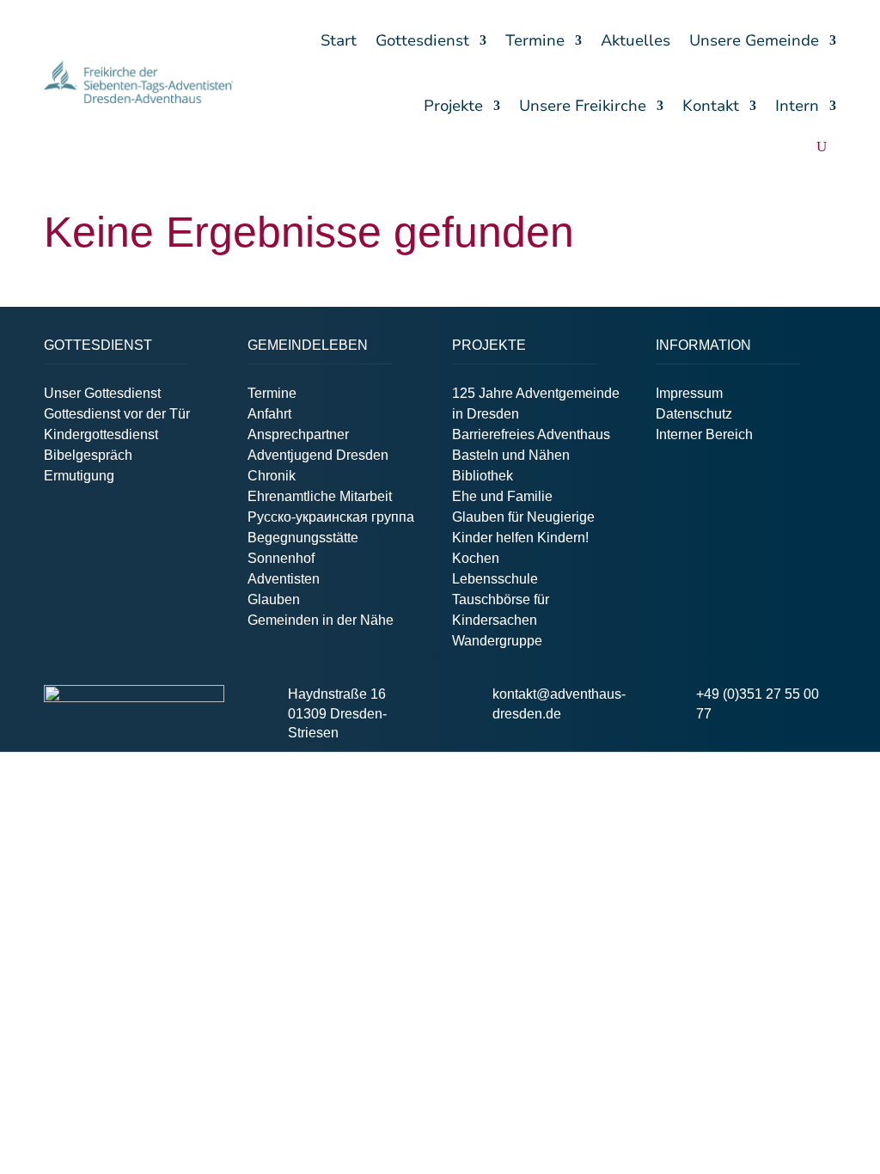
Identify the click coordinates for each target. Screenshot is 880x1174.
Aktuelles (635, 40)
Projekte (453, 105)
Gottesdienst (422, 40)
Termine (535, 40)
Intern (797, 105)
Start (339, 40)
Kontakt (710, 105)
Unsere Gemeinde (754, 40)
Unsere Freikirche (582, 105)
